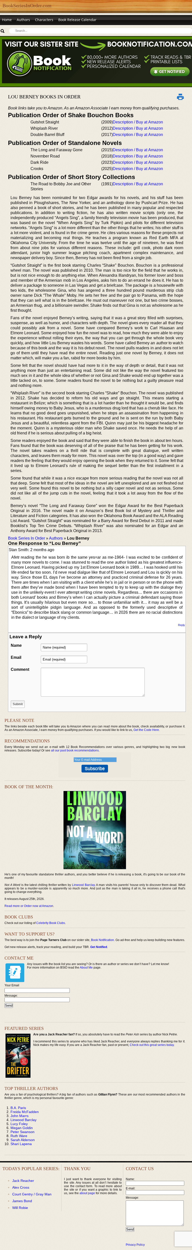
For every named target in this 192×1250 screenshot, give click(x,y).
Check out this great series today (152, 1045)
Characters (44, 19)
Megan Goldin (21, 1128)
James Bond (22, 1201)
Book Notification (102, 940)
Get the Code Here (146, 730)
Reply (181, 625)
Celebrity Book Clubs (50, 923)
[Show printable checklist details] (180, 96)
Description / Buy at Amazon (138, 122)
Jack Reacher (23, 1181)
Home (7, 19)
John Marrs (19, 1116)
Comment (20, 669)
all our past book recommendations (75, 750)
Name (16, 645)
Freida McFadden (24, 1112)
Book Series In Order (26, 538)
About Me (86, 967)
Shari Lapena (21, 1144)
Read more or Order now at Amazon (28, 906)
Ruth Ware (18, 1136)
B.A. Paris (18, 1108)
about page (87, 1193)
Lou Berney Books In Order (44, 96)
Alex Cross (20, 1187)
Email (16, 657)
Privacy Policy (135, 1244)
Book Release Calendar (77, 19)
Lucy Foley (19, 1124)
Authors (23, 19)
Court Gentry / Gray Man (32, 1194)
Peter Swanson (22, 1132)
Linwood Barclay (83, 885)
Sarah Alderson (22, 1140)
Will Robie (20, 1208)
